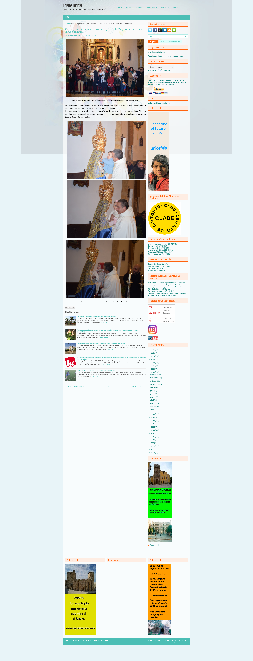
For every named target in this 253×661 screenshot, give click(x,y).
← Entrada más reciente (75, 386)
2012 (153, 433)
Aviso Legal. (165, 7)
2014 (153, 427)
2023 (153, 359)
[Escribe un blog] (69, 307)
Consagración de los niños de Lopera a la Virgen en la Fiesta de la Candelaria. (105, 30)
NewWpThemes (160, 640)
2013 (153, 430)
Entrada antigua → (138, 386)
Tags (162, 42)
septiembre (154, 384)
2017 (153, 417)
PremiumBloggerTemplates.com (176, 642)
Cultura (176, 7)
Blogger (105, 640)
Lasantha (184, 640)
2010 (153, 440)
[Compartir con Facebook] (74, 307)
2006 (153, 453)
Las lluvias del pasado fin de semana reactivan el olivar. (96, 316)
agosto (153, 387)
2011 (153, 437)
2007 (153, 449)
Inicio (120, 7)
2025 (153, 353)
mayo (152, 397)
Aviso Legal (154, 545)
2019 (153, 372)
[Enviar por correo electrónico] (66, 307)
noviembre (154, 378)
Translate (166, 70)
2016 (153, 421)
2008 (153, 446)
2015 (153, 424)
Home (68, 24)
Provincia (139, 7)
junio (152, 394)
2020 (153, 369)
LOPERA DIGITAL (72, 5)
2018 (153, 414)
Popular (153, 42)
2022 (153, 363)
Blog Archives (174, 42)
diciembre (154, 375)
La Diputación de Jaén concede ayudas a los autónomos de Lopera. (101, 344)
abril (152, 400)
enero (152, 410)
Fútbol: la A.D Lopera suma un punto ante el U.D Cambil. (97, 371)
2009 (153, 443)
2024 (153, 356)
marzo (153, 403)
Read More (104, 322)
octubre (153, 381)
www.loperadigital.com (75, 35)
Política (129, 7)
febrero (153, 407)
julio (152, 391)
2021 (153, 366)
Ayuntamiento (152, 7)
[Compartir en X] (71, 307)
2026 (153, 350)
